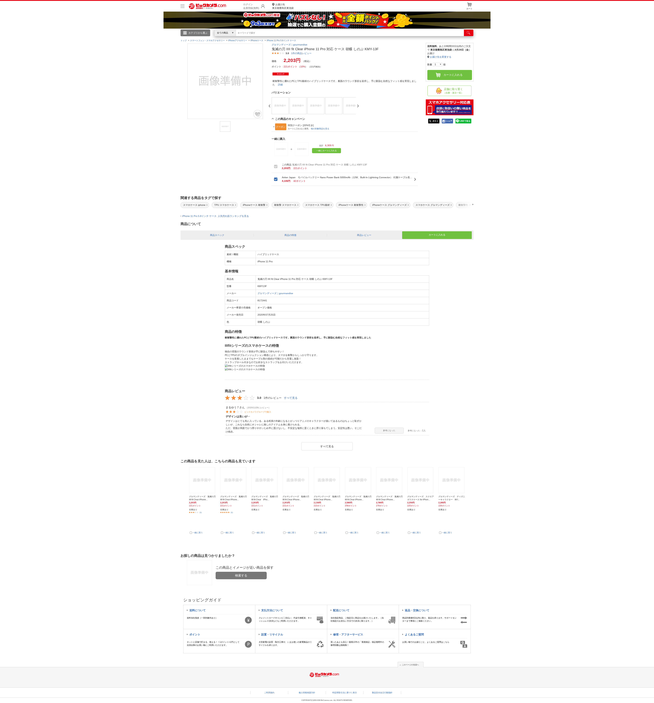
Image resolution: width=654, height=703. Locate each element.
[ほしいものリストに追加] (257, 114)
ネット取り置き (371, 37)
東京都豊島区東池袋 (283, 6)
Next (358, 106)
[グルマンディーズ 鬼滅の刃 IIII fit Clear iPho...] (265, 480)
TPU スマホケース (224, 205)
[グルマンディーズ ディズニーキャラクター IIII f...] (452, 480)
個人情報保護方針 (307, 692)
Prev (269, 106)
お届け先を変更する (440, 56)
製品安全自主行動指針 (382, 692)
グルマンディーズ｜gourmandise (289, 44)
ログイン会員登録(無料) (251, 6)
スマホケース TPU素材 (317, 205)
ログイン (254, 38)
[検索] (468, 33)
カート (469, 8)
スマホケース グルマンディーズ (433, 205)
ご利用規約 (269, 692)
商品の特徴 (290, 235)
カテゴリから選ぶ (197, 32)
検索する (241, 575)
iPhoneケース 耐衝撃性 (351, 205)
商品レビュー (364, 235)
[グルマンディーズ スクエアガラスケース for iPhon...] (420, 480)
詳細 (280, 84)
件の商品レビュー (301, 53)
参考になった (389, 430)
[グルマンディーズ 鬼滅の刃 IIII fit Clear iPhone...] (202, 480)
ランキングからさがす (313, 37)
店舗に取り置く (453, 91)
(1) (201, 512)
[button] (463, 204)
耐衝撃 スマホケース (285, 205)
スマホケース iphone (194, 205)
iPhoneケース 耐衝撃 (254, 205)
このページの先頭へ (410, 665)
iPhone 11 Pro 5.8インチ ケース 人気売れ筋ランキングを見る (215, 216)
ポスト (435, 121)
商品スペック (217, 235)
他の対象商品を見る (320, 128)
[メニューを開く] (182, 6)
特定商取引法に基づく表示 (344, 692)
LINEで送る (465, 121)
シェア (449, 121)
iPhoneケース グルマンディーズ (389, 205)
